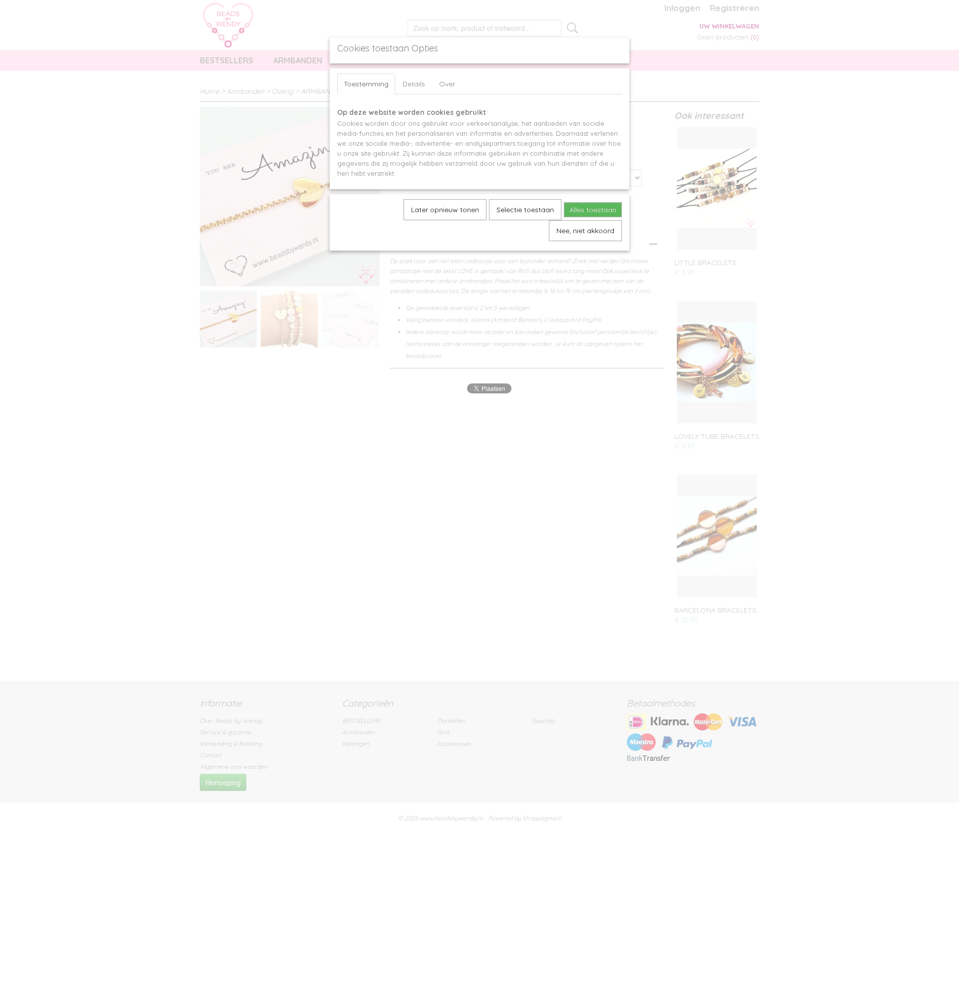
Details (414, 83)
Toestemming (366, 83)
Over (447, 83)
